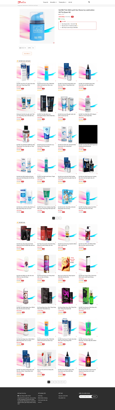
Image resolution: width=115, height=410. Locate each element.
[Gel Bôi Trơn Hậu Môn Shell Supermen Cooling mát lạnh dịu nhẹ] (88, 134)
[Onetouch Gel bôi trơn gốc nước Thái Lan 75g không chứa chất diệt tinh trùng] (26, 103)
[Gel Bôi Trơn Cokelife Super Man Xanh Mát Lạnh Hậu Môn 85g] (88, 72)
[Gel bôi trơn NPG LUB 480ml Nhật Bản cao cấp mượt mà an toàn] (88, 233)
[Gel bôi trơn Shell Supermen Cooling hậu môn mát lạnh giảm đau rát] (88, 165)
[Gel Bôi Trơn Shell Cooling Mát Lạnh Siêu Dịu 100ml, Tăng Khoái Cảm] (67, 72)
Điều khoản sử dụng (42, 398)
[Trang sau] (60, 218)
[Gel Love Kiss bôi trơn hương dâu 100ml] (46, 359)
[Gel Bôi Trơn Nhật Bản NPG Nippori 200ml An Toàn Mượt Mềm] (88, 103)
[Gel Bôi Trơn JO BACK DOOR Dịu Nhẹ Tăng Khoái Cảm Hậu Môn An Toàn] (26, 134)
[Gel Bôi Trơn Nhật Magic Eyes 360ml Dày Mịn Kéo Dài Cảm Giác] (26, 295)
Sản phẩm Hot (61, 398)
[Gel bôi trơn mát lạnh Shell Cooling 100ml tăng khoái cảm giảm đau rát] (67, 165)
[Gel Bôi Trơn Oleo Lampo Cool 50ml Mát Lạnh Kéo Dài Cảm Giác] (88, 196)
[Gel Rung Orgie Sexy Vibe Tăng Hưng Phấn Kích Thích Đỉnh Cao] (46, 295)
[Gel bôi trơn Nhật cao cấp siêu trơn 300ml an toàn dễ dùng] (26, 264)
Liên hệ (39, 402)
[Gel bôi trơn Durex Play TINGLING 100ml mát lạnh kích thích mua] (46, 72)
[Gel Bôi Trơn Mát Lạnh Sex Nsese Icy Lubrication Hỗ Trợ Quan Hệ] (37, 26)
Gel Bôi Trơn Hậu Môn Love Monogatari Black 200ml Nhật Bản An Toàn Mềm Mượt (46, 115)
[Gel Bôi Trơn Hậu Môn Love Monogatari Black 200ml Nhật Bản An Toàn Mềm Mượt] (46, 103)
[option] (37, 26)
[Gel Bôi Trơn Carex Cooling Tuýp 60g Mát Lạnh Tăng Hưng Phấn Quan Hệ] (46, 196)
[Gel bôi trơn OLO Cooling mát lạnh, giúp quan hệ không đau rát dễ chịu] (26, 165)
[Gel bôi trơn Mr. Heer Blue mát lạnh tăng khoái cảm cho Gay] (67, 196)
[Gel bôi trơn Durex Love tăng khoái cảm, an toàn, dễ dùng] (46, 264)
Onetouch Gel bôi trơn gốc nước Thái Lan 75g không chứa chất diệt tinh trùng (25, 115)
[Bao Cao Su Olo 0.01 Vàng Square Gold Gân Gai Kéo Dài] (67, 264)
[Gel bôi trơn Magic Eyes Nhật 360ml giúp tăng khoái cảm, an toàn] (26, 327)
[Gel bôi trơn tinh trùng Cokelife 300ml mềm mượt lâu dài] (67, 233)
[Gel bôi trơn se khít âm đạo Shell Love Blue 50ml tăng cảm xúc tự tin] (26, 196)
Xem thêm (26, 53)
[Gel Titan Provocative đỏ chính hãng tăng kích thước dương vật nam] (46, 233)
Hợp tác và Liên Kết (63, 395)
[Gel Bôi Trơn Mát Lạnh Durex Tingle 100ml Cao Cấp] (46, 165)
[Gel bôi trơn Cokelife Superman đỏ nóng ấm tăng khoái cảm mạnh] (88, 359)
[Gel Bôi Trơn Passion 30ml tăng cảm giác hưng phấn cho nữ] (88, 295)
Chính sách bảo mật (42, 400)
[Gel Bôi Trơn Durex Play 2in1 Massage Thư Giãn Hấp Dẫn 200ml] (88, 327)
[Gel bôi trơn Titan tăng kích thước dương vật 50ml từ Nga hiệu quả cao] (26, 233)
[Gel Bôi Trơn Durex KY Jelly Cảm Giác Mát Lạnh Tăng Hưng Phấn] (26, 72)
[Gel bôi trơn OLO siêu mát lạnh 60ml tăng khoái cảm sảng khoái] (67, 134)
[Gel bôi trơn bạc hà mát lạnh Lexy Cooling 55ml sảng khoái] (46, 134)
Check (94, 396)
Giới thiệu (40, 395)
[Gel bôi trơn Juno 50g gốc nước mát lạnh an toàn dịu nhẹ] (67, 103)
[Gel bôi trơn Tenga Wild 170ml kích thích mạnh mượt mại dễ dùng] (88, 264)
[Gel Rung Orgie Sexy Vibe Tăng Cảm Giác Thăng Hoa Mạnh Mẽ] (67, 295)
